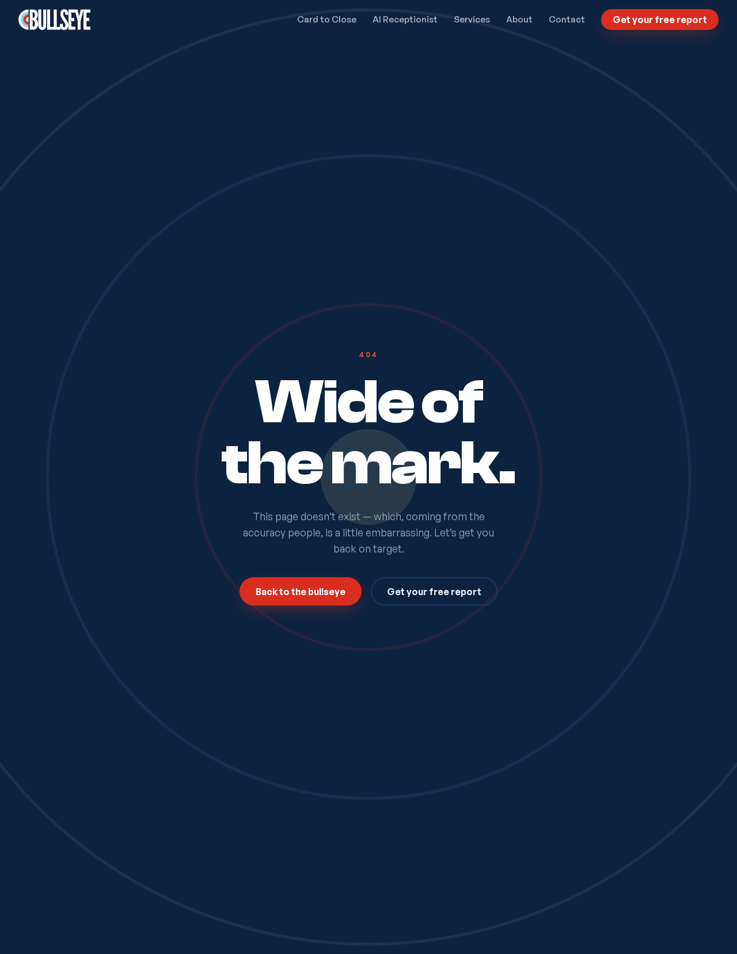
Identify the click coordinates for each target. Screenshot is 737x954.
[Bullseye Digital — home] (54, 19)
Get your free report (660, 19)
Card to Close (326, 19)
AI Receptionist (405, 19)
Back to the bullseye (300, 591)
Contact (567, 19)
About (519, 19)
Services (472, 19)
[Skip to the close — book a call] (709, 926)
